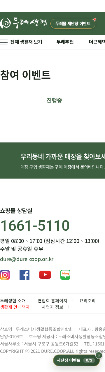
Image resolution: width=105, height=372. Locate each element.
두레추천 (65, 42)
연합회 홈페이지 (52, 300)
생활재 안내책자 (15, 307)
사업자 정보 (52, 307)
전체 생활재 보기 (26, 42)
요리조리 (87, 300)
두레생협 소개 (13, 300)
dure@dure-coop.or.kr (26, 258)
